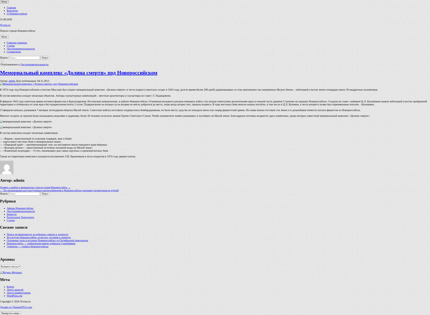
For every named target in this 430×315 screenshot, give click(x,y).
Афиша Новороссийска (20, 208)
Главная (11, 7)
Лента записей (15, 289)
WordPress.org (14, 295)
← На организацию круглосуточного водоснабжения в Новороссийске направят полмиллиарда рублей (59, 190)
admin (12, 81)
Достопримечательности (21, 48)
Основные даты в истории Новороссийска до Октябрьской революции (47, 240)
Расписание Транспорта (20, 217)
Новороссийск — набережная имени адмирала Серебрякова (41, 243)
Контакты (12, 10)
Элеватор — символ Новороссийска (27, 246)
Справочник (14, 51)
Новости (12, 214)
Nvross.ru (5, 25)
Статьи (11, 45)
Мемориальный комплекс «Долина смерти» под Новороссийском (78, 73)
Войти (10, 286)
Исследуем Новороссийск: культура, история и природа (39, 237)
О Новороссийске (17, 13)
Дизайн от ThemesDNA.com (16, 307)
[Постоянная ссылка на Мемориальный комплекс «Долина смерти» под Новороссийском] (39, 84)
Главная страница (17, 42)
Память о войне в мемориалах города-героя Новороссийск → (35, 187)
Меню (4, 2)
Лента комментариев (19, 292)
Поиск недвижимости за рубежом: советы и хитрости (37, 234)
